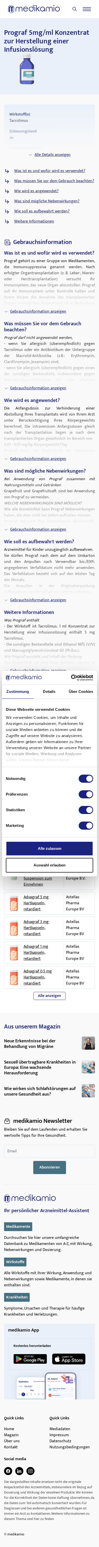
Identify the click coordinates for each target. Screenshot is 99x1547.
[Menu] (87, 9)
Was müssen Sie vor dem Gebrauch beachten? (54, 181)
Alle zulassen (49, 848)
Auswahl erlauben (49, 865)
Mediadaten (60, 1429)
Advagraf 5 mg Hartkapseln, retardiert (36, 903)
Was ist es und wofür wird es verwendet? (49, 171)
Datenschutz (60, 1441)
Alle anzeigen (49, 995)
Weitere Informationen (34, 222)
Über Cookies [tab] (81, 691)
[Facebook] (8, 1471)
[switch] (86, 794)
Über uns (12, 1441)
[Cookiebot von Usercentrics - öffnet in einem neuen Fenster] (71, 677)
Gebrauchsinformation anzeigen (38, 311)
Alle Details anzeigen (53, 154)
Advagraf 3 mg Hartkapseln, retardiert (36, 928)
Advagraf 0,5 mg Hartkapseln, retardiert (38, 977)
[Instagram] (30, 1471)
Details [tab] (49, 691)
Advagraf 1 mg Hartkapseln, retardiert (36, 953)
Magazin (11, 1435)
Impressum (59, 1435)
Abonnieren (49, 1167)
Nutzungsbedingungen (70, 1447)
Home (9, 1429)
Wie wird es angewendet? (36, 191)
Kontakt (11, 1447)
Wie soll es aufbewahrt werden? (42, 211)
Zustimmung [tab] (17, 691)
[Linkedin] (19, 1471)
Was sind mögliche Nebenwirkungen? (46, 201)
